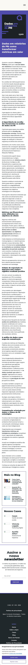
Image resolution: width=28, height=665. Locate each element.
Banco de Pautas (14, 637)
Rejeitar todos (14, 661)
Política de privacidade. (15, 653)
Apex (9, 6)
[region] (14, 654)
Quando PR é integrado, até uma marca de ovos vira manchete (17, 490)
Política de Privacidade (14, 643)
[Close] (26, 645)
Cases (14, 632)
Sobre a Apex (14, 630)
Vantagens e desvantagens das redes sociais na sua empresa (18, 499)
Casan (14, 516)
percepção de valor (17, 378)
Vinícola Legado (15, 525)
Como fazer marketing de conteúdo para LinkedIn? (17, 482)
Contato (14, 640)
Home (14, 627)
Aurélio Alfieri (15, 533)
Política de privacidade (14, 610)
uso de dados (20, 64)
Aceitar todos (14, 657)
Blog (14, 635)
